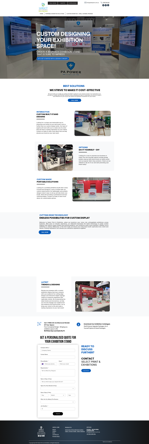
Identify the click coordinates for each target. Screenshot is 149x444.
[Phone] (103, 5)
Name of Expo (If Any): (46, 379)
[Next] (140, 47)
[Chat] (108, 5)
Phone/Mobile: (44, 361)
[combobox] (58, 388)
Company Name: (45, 347)
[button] (79, 13)
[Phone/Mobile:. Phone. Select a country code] (43, 364)
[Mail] (106, 5)
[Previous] (8, 47)
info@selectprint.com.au (93, 2)
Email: (61, 361)
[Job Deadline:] (42, 408)
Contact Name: (44, 354)
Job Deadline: (44, 406)
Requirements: (45, 368)
